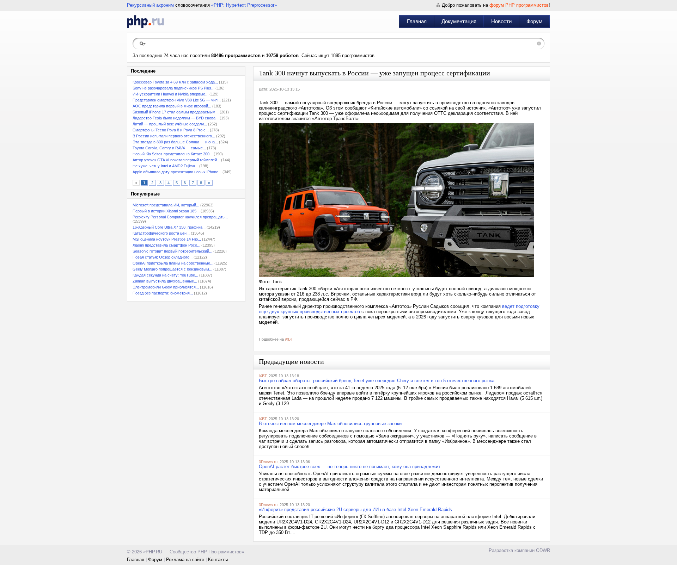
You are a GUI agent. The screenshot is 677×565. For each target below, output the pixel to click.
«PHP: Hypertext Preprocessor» (244, 5)
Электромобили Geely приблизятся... (166, 287)
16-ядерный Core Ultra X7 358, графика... (169, 227)
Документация (458, 21)
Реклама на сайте (185, 559)
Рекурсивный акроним (150, 5)
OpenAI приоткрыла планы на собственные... (173, 263)
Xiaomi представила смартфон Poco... (166, 245)
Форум (534, 21)
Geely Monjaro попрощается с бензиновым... (172, 269)
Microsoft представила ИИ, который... (166, 205)
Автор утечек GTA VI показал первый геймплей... (176, 160)
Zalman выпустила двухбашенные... (165, 281)
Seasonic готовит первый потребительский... (172, 251)
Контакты (218, 559)
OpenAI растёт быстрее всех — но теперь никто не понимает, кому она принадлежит (349, 466)
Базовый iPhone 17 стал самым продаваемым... (176, 112)
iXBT (289, 339)
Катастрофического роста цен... (161, 233)
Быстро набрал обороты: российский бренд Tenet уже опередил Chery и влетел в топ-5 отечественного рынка (376, 380)
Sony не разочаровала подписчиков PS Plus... (173, 88)
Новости (501, 21)
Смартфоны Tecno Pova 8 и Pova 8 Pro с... (171, 130)
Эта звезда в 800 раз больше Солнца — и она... (175, 142)
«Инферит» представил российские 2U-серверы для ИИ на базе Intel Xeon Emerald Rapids (355, 509)
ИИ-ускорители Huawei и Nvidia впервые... (170, 94)
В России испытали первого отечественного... (174, 136)
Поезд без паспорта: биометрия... (163, 293)
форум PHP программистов (519, 5)
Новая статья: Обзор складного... (163, 257)
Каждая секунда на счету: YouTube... (165, 275)
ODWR (543, 550)
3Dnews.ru (268, 462)
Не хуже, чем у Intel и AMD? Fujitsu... (165, 166)
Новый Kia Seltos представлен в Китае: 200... (173, 154)
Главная (417, 21)
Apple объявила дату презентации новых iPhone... (177, 172)
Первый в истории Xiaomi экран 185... (166, 211)
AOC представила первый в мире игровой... (172, 106)
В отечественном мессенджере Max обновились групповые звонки (330, 423)
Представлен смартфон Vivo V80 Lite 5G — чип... (177, 100)
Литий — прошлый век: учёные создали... (170, 124)
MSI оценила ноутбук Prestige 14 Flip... (167, 239)
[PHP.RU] (145, 21)
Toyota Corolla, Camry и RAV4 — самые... (169, 148)
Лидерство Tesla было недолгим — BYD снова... (176, 118)
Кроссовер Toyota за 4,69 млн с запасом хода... (175, 82)
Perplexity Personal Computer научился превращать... (180, 217)
